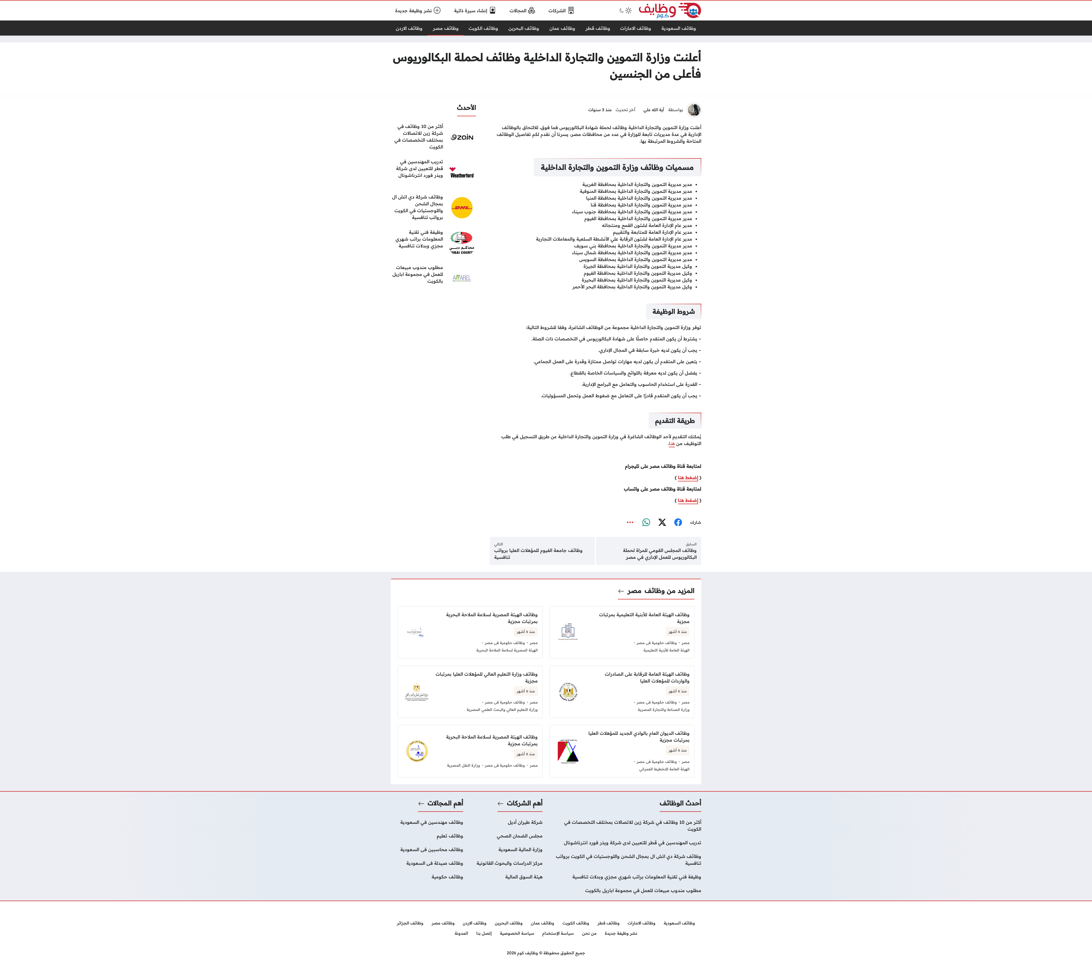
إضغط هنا (688, 477)
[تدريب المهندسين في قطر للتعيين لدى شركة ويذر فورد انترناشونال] (433, 172)
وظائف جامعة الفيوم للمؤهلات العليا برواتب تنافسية (538, 553)
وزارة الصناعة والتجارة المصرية (664, 709)
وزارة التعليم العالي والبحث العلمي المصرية (502, 709)
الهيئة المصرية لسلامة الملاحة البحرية (507, 650)
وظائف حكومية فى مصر (657, 642)
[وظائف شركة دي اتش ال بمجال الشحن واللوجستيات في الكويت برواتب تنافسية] (433, 207)
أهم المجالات (445, 803)
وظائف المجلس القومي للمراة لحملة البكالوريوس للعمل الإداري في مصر (660, 553)
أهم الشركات (525, 803)
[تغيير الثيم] (625, 10)
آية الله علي (654, 109)
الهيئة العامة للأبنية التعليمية (667, 650)
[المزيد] (630, 522)
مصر (635, 591)
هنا (672, 443)
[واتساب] (646, 522)
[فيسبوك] (678, 522)
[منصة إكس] (662, 522)
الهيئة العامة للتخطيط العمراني (664, 769)
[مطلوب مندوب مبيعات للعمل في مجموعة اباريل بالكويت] (433, 278)
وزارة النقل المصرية (463, 765)
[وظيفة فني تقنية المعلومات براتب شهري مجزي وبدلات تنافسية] (433, 243)
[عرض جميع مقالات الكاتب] (694, 110)
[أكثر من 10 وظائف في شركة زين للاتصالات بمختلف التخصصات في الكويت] (433, 137)
